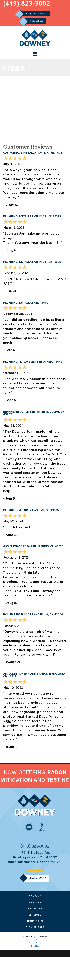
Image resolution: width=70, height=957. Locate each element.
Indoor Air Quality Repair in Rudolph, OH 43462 (33, 413)
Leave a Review (38, 878)
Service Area (35, 927)
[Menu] (35, 54)
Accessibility (35, 943)
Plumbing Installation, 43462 (25, 302)
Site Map (35, 946)
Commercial (35, 921)
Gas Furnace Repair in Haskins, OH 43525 (33, 546)
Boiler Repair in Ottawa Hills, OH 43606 (33, 614)
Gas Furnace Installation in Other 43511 (33, 152)
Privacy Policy (35, 940)
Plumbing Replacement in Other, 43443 (32, 361)
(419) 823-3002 (35, 846)
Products (35, 908)
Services (35, 915)
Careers (35, 902)
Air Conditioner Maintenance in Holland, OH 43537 (34, 675)
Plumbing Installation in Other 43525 (32, 216)
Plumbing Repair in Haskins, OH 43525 (31, 510)
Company (35, 896)
